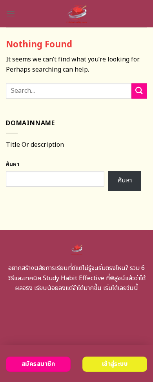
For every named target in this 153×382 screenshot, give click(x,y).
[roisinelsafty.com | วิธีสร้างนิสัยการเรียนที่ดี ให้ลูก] (77, 13)
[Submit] (139, 91)
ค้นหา (12, 164)
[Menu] (10, 13)
